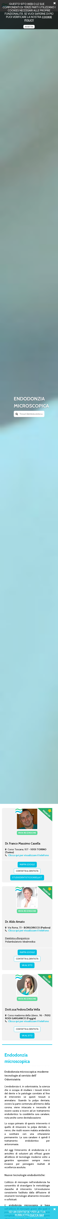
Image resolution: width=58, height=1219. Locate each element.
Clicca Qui (37, 1215)
